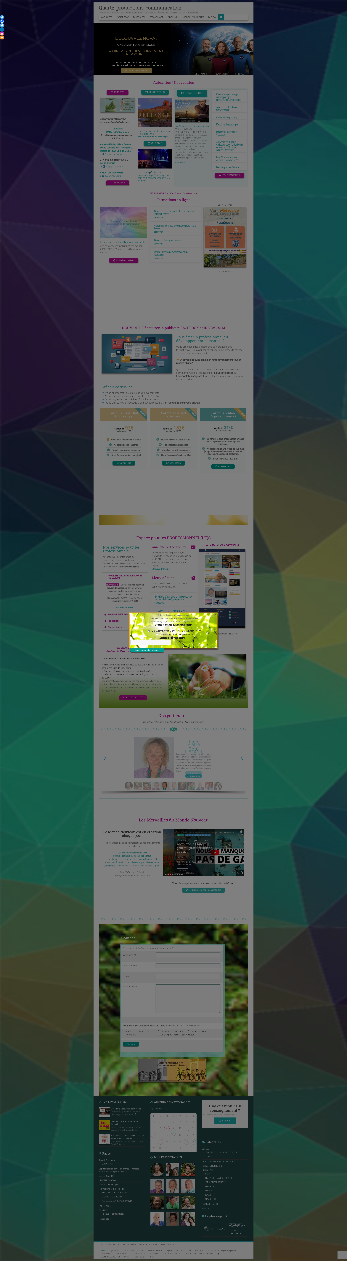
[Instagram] (2, 33)
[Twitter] (2, 25)
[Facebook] (2, 21)
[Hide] (1, 50)
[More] (2, 37)
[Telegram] (2, 17)
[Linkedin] (2, 29)
